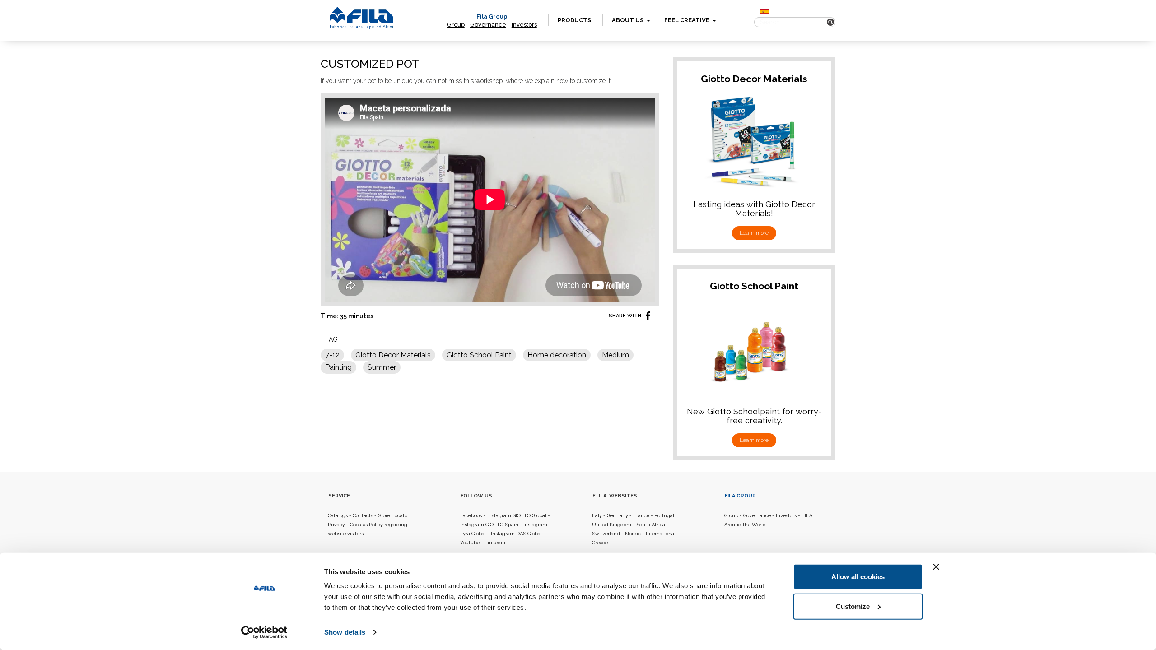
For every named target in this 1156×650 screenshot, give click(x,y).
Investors (524, 24)
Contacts (363, 516)
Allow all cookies (858, 576)
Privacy (336, 525)
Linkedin (495, 543)
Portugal (664, 516)
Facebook (471, 516)
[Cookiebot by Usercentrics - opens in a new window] (264, 632)
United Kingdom (611, 525)
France (641, 516)
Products (574, 20)
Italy (597, 516)
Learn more (754, 233)
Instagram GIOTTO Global (516, 516)
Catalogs (338, 516)
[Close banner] (936, 567)
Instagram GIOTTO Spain (489, 525)
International (661, 534)
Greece (600, 543)
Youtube (470, 543)
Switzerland (606, 534)
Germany (617, 516)
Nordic (633, 534)
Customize (853, 606)
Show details (344, 632)
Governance (488, 24)
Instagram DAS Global (516, 534)
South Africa (650, 525)
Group (456, 24)
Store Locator (393, 516)
